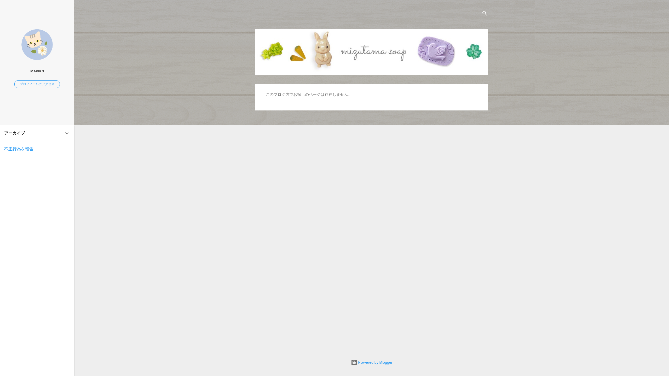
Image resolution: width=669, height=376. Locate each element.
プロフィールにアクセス (37, 84)
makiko (37, 71)
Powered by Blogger (375, 362)
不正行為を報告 (18, 148)
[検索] (485, 14)
